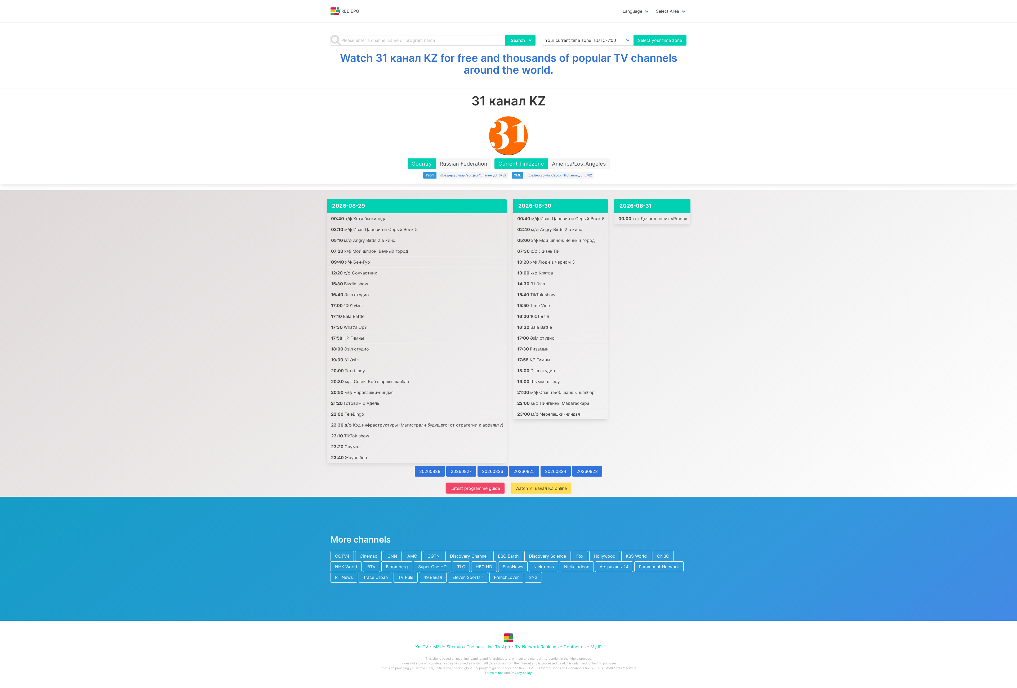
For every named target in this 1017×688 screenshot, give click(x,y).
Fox (579, 556)
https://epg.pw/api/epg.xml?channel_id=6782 (559, 175)
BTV (371, 566)
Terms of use (494, 673)
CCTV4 (342, 556)
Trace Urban (375, 577)
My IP (596, 646)
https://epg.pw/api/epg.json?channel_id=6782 (472, 175)
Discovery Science (547, 556)
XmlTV (421, 646)
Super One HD (432, 566)
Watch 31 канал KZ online (541, 488)
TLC (461, 566)
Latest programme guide (475, 488)
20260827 (461, 471)
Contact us (575, 646)
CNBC (663, 556)
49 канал (432, 577)
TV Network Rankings (537, 646)
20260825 (524, 471)
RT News (344, 577)
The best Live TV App (488, 646)
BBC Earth (508, 556)
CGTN (433, 556)
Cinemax (368, 556)
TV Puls (405, 577)
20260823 (587, 471)
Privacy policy (521, 673)
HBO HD (484, 566)
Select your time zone (660, 40)
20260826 (492, 471)
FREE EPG (349, 11)
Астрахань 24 (614, 566)
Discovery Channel (469, 556)
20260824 (555, 471)
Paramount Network (659, 566)
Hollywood (604, 556)
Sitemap (455, 646)
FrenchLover (506, 577)
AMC (412, 556)
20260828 (429, 471)
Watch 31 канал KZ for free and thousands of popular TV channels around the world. (508, 63)
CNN (392, 556)
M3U (438, 646)
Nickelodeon (576, 566)
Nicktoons (543, 566)
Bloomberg (397, 566)
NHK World (346, 566)
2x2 (533, 577)
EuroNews (513, 566)
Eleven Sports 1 (468, 577)
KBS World (636, 556)
